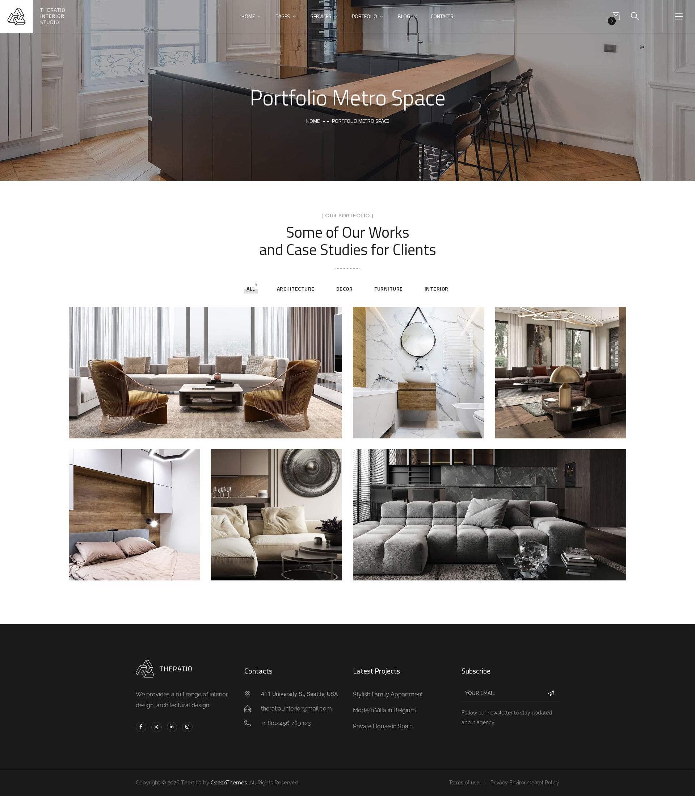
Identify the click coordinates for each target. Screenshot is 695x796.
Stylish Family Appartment (136, 427)
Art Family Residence (551, 427)
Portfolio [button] (364, 16)
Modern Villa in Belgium (272, 569)
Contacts (442, 16)
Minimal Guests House (412, 427)
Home (313, 121)
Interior (436, 288)
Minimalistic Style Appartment (427, 569)
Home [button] (248, 16)
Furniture (388, 288)
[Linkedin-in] (172, 727)
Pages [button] (282, 16)
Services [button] (321, 16)
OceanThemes (229, 782)
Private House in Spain (128, 569)
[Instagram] (187, 727)
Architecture (296, 288)
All (251, 288)
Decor (344, 288)
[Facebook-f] (141, 727)
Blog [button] (404, 16)
